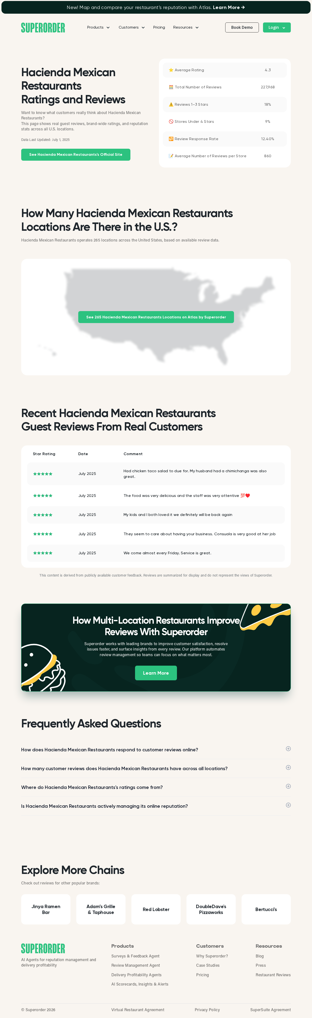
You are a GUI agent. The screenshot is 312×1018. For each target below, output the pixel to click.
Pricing (159, 27)
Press (261, 966)
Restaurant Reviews (273, 975)
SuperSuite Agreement (270, 1010)
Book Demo (242, 27)
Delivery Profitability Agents (136, 975)
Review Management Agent (135, 966)
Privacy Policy (207, 1010)
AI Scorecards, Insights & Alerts (139, 985)
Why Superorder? (212, 956)
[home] (43, 27)
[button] (277, 27)
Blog (260, 956)
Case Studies (208, 966)
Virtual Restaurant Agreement (137, 1010)
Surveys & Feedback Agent (135, 956)
